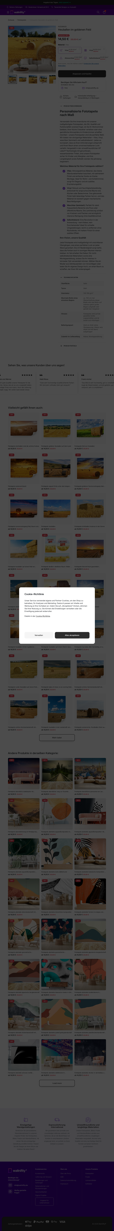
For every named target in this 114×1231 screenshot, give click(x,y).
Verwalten (39, 635)
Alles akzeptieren (72, 635)
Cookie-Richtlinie (43, 616)
